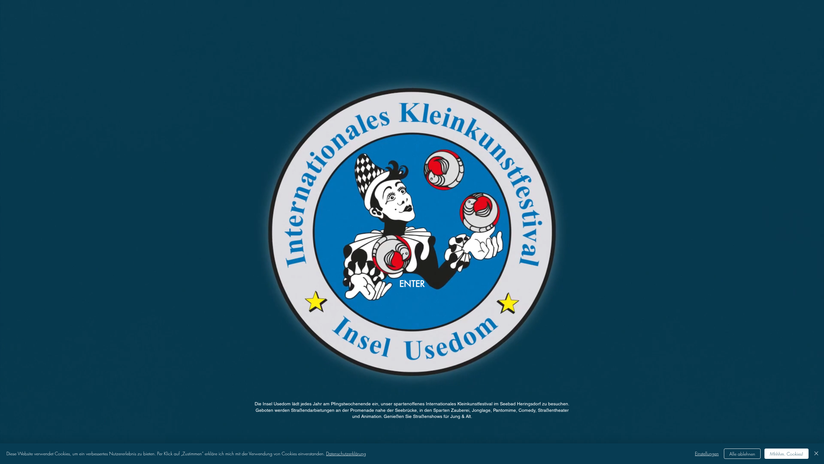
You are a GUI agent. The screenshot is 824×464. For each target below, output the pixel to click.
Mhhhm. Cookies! (786, 454)
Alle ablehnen (742, 454)
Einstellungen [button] (707, 453)
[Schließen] (816, 454)
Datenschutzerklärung (346, 453)
